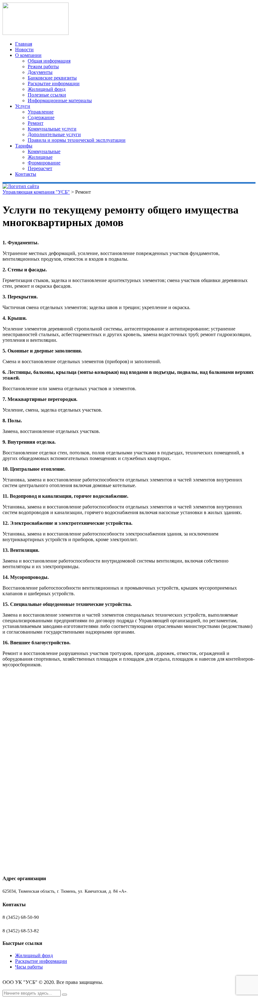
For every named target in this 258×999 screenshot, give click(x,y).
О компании (28, 55)
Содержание (41, 117)
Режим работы (43, 66)
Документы (40, 72)
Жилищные (40, 157)
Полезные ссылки (47, 94)
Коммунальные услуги (52, 128)
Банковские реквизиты (52, 77)
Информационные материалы (60, 100)
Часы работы (29, 966)
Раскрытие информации (54, 83)
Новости (24, 49)
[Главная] (21, 186)
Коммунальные (44, 151)
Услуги (22, 106)
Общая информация (49, 61)
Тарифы (23, 145)
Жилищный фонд (46, 89)
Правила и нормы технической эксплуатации (77, 140)
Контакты (25, 174)
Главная (23, 44)
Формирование (44, 162)
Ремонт (35, 123)
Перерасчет (40, 168)
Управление (40, 111)
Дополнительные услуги (54, 134)
